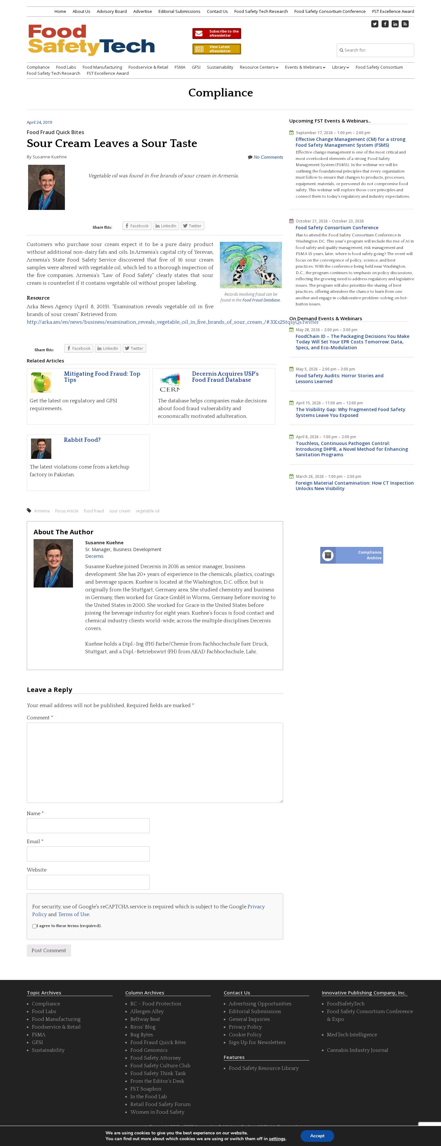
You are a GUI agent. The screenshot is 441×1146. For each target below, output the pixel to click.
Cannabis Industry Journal (357, 1050)
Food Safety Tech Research (261, 11)
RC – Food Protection (155, 1004)
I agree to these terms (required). (68, 926)
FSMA (180, 67)
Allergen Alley (147, 1011)
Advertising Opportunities (260, 1004)
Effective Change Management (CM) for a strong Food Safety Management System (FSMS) (350, 142)
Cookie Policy (245, 1035)
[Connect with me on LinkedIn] (395, 23)
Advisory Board (112, 11)
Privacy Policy (245, 1027)
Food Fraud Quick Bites (55, 132)
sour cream (119, 511)
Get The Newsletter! (216, 33)
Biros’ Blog (143, 1027)
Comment (40, 718)
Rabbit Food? (82, 440)
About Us (81, 11)
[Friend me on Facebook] (385, 23)
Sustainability (220, 67)
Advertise (142, 11)
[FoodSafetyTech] (91, 46)
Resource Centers (257, 67)
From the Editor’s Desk (157, 1081)
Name (35, 813)
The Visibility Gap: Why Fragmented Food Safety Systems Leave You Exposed (350, 412)
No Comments (268, 157)
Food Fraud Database (261, 300)
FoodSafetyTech (345, 1004)
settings (277, 1139)
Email (35, 842)
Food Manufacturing (102, 67)
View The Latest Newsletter (216, 49)
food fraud (94, 511)
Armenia (42, 511)
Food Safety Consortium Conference (330, 11)
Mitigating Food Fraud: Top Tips (102, 377)
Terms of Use (73, 914)
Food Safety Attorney (155, 1058)
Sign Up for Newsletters (257, 1042)
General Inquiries (249, 1019)
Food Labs (66, 67)
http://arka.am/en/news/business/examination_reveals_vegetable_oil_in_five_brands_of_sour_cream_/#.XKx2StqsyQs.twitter (173, 322)
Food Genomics (149, 1050)
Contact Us (217, 11)
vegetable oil (147, 511)
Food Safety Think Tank (158, 1073)
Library (339, 67)
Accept (317, 1136)
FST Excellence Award (393, 11)
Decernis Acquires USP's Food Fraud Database (225, 377)
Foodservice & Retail (148, 67)
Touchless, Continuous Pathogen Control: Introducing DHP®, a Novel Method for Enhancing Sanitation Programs (352, 449)
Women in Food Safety (157, 1112)
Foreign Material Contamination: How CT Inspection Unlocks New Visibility (355, 486)
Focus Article (66, 511)
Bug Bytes (141, 1035)
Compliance (38, 67)
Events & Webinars (303, 67)
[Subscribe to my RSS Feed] (405, 23)
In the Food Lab (148, 1097)
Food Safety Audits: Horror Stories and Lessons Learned (340, 378)
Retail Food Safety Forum (160, 1104)
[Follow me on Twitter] (375, 23)
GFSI (196, 67)
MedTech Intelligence (352, 1035)
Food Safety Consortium (379, 67)
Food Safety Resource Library (264, 1068)
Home (60, 11)
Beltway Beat (145, 1019)
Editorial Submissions (179, 11)
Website (36, 870)
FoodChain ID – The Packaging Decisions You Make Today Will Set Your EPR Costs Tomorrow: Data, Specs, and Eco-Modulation (352, 342)
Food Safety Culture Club (160, 1066)
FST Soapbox (145, 1089)
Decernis (94, 556)
